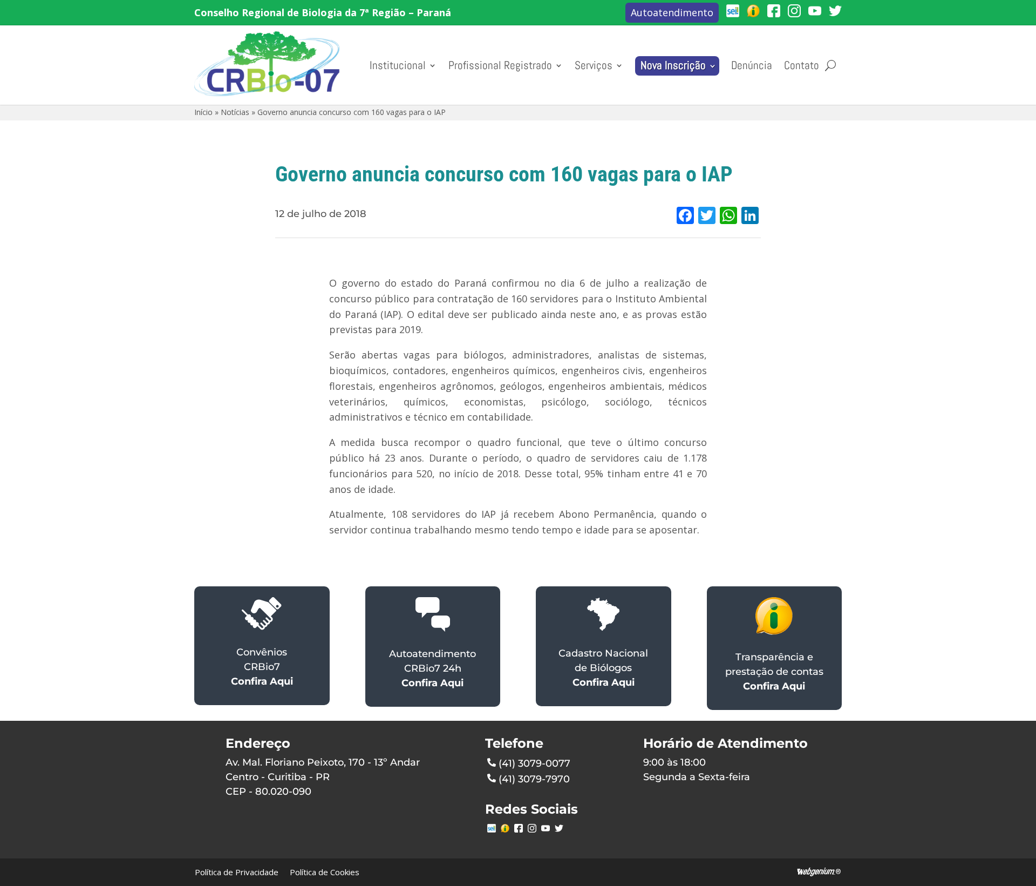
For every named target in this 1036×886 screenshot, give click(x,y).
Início (203, 112)
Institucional (398, 65)
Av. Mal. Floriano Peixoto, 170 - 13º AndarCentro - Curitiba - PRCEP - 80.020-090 (323, 776)
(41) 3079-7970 (534, 779)
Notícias (235, 112)
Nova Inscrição (673, 65)
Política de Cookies (324, 872)
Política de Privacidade (236, 872)
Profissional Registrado (500, 65)
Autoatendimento (672, 12)
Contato (801, 65)
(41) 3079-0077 (534, 763)
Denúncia (751, 65)
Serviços (593, 65)
